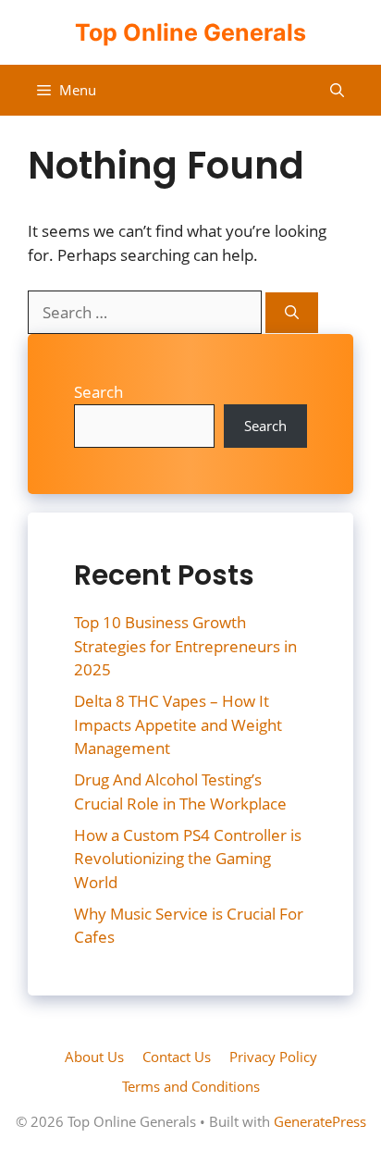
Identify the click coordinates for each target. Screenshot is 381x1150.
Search (98, 391)
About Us (94, 1056)
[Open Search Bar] (337, 90)
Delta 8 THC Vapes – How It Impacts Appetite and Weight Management (178, 724)
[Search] (291, 313)
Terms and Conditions (191, 1086)
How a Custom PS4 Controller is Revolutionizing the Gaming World (187, 858)
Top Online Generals (190, 32)
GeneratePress (320, 1121)
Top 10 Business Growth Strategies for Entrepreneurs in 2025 (185, 646)
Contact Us (176, 1056)
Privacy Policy (273, 1056)
